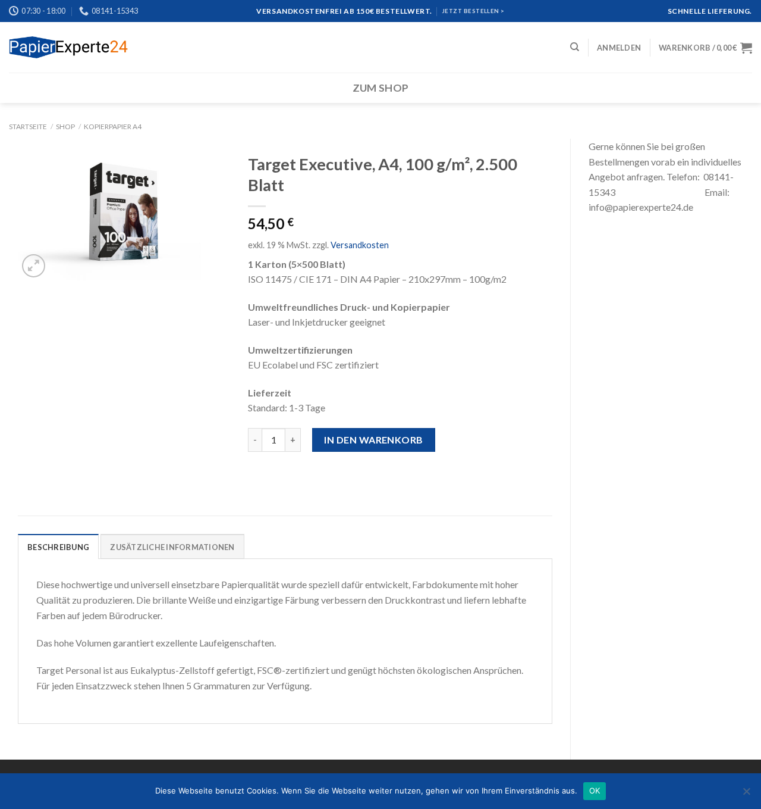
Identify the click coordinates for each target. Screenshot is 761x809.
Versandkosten (360, 245)
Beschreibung (58, 547)
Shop (65, 126)
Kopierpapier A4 (112, 126)
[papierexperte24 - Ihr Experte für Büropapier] (68, 47)
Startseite (28, 126)
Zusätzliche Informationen (172, 547)
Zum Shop (381, 88)
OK (594, 790)
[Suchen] (574, 47)
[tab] (58, 546)
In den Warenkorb (373, 439)
